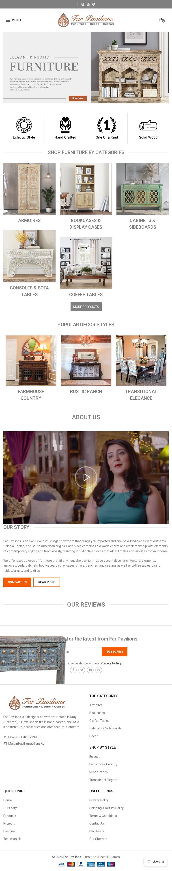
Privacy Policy (99, 800)
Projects (9, 823)
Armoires (96, 705)
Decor (93, 736)
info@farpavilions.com (31, 743)
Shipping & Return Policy (106, 808)
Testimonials (12, 839)
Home (7, 800)
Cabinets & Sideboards (105, 728)
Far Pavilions (72, 857)
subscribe (114, 651)
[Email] (90, 670)
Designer (9, 831)
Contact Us (97, 823)
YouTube (88, 4)
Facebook (78, 4)
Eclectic (94, 756)
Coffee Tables (99, 720)
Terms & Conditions (103, 816)
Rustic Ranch (98, 772)
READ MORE (46, 582)
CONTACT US (17, 582)
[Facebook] (73, 670)
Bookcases (97, 713)
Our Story (10, 808)
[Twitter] (81, 670)
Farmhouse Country (103, 764)
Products (9, 816)
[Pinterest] (98, 670)
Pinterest (93, 4)
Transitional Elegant (103, 780)
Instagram (83, 4)
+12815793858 (29, 737)
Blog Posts (96, 831)
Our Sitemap (98, 839)
